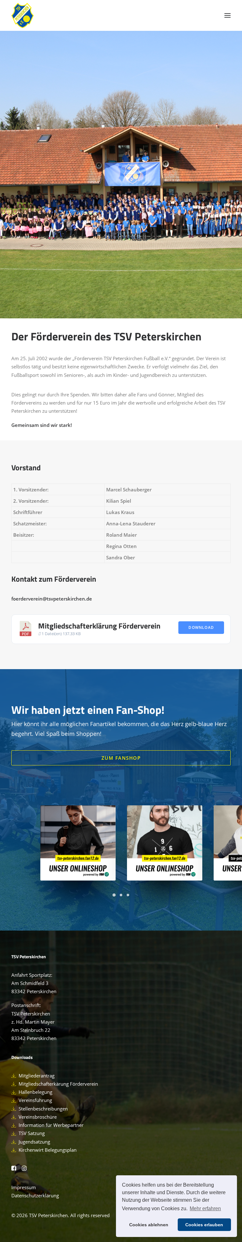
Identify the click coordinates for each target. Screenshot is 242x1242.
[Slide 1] (114, 895)
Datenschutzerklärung (35, 1195)
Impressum (23, 1187)
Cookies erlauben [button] (204, 1224)
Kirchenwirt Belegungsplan (48, 1150)
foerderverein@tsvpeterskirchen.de (51, 599)
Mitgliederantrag (37, 1075)
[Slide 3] (127, 895)
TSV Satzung (32, 1133)
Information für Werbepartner (51, 1125)
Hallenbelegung (35, 1092)
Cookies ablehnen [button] (148, 1224)
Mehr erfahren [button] (205, 1208)
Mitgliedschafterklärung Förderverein (99, 625)
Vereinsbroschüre (38, 1117)
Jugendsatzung (34, 1141)
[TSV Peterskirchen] (22, 15)
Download (201, 627)
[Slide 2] (121, 895)
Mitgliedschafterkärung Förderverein (58, 1084)
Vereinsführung (35, 1100)
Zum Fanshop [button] (121, 758)
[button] (227, 15)
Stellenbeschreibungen (43, 1108)
